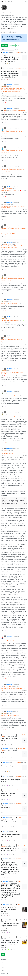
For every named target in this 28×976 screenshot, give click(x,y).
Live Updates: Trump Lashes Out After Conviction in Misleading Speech (13, 206)
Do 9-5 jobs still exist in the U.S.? (9, 190)
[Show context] (2, 93)
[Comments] (24, 57)
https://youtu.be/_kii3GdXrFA (9, 234)
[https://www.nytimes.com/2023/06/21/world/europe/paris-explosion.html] (24, 909)
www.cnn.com (4, 930)
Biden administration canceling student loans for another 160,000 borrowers (12, 279)
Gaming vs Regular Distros (18, 110)
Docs (2, 967)
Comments (12, 45)
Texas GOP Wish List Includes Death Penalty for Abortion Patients (12, 132)
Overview (4, 45)
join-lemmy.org (5, 973)
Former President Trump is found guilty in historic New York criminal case (12, 373)
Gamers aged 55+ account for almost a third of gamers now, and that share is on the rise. (12, 340)
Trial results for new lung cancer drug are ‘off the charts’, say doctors (12, 170)
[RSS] (17, 49)
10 (2, 744)
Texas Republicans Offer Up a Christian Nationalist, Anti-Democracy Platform (13, 452)
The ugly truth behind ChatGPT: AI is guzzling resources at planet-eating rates (12, 246)
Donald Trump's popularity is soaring (10, 640)
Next (3, 954)
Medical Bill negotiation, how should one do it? (12, 688)
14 (2, 949)
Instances (3, 965)
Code (2, 970)
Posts (17, 45)
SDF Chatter (8, 1)
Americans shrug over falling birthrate (10, 303)
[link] (5, 63)
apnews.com (4, 947)
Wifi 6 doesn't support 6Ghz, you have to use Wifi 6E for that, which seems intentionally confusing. (13, 229)
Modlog (3, 962)
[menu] (26, 1)
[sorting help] (15, 49)
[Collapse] (2, 85)
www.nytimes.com (5, 913)
